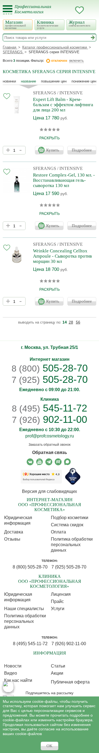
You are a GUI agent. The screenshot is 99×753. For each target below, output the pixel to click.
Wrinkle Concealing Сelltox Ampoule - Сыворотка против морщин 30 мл (62, 256)
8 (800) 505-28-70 (30, 567)
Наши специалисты (24, 608)
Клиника (47, 25)
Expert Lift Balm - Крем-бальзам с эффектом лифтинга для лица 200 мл (63, 105)
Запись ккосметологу (57, 10)
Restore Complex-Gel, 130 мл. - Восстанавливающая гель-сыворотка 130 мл (64, 180)
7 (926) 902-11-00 (68, 643)
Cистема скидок (67, 524)
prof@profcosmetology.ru (49, 436)
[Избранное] (79, 11)
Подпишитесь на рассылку (49, 693)
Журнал (79, 23)
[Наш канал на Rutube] (58, 461)
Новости (12, 666)
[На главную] (36, 12)
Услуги (57, 608)
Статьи (58, 666)
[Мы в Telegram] (48, 461)
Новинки (9, 81)
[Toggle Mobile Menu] (7, 10)
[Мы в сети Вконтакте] (30, 461)
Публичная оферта (70, 682)
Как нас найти (18, 680)
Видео (10, 673)
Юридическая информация (18, 520)
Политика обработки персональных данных (72, 544)
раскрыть (49, 138)
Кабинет (68, 10)
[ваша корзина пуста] (90, 10)
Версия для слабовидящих (49, 491)
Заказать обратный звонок (49, 445)
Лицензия (61, 594)
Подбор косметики (69, 517)
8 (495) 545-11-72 (30, 643)
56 (78, 322)
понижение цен (84, 81)
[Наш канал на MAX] (67, 461)
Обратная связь (49, 452)
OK (49, 746)
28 (71, 322)
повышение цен (54, 81)
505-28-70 (50, 368)
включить (76, 61)
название (28, 81)
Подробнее (82, 150)
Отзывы (12, 539)
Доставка (13, 532)
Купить (52, 150)
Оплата (58, 532)
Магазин (15, 25)
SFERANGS (44, 92)
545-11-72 (49, 408)
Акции (57, 673)
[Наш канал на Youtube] (39, 461)
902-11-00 (49, 419)
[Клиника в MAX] (8, 686)
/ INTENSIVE (70, 92)
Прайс (57, 601)
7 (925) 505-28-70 (68, 567)
